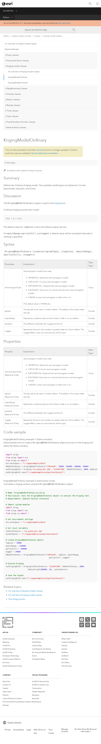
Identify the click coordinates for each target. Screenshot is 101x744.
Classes (37, 36)
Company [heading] (7, 675)
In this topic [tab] (10, 163)
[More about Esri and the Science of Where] (8, 623)
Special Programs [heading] (39, 675)
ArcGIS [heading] (5, 632)
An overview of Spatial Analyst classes (21, 44)
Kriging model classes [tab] (17, 66)
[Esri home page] (7, 4)
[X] (87, 619)
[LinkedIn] (93, 619)
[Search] (90, 3)
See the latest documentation (44, 153)
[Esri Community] (81, 625)
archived (41, 150)
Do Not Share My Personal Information (86, 730)
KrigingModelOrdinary (17, 77)
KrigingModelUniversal (17, 83)
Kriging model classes (52, 36)
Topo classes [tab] (13, 116)
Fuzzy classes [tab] (13, 55)
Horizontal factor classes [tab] (18, 60)
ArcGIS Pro (8, 10)
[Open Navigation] (97, 3)
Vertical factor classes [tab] (16, 127)
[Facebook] (81, 619)
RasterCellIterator (12, 49)
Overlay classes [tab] (14, 94)
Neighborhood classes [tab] (17, 88)
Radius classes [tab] (13, 99)
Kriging (57, 203)
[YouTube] (93, 625)
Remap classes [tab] (13, 105)
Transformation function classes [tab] (21, 122)
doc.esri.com (64, 23)
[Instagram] (87, 625)
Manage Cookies (64, 730)
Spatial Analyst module (21, 36)
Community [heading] (37, 632)
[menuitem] (17, 639)
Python (6, 17)
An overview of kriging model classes (24, 72)
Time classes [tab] (12, 111)
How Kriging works (16, 599)
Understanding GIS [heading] (70, 632)
